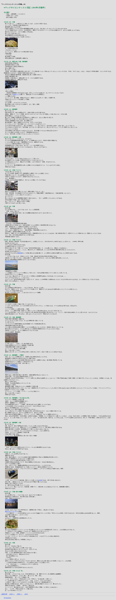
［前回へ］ (19, 594)
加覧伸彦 (20, 253)
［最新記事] (4, 594)
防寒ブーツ (16, 94)
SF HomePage (7, 597)
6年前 (40, 480)
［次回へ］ (12, 594)
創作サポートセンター (11, 511)
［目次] (26, 594)
